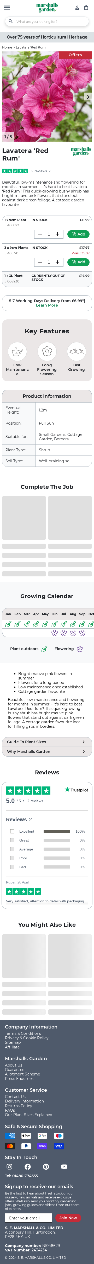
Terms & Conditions (23, 1033)
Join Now (68, 1217)
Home (7, 47)
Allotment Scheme (22, 1074)
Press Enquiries (19, 1078)
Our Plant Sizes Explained (28, 1114)
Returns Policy (18, 1106)
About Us (13, 1065)
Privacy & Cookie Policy (27, 1038)
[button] (6, 8)
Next (88, 96)
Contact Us (15, 1096)
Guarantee (14, 1069)
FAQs (10, 1110)
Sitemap (13, 1042)
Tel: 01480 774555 (21, 1176)
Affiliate (12, 1047)
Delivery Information (24, 1101)
